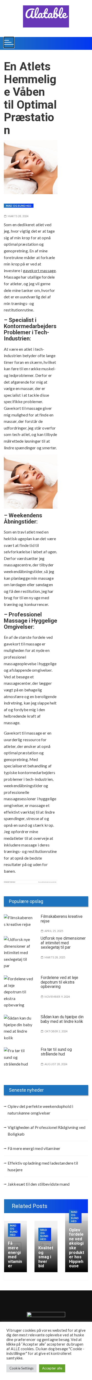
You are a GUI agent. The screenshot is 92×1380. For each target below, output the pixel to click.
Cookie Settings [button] (21, 1368)
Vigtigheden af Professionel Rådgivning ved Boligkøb (46, 1130)
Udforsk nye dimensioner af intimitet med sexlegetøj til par (63, 943)
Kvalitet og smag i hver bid (45, 1256)
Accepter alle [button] (52, 1368)
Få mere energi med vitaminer (34, 1148)
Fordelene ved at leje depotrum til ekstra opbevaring (59, 982)
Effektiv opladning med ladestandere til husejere (43, 1166)
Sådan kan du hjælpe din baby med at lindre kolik (62, 1019)
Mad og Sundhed (18, 205)
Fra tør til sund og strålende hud (56, 1052)
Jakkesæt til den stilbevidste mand (39, 1184)
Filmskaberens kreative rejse (62, 919)
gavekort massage (39, 270)
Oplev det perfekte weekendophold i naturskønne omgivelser (40, 1109)
